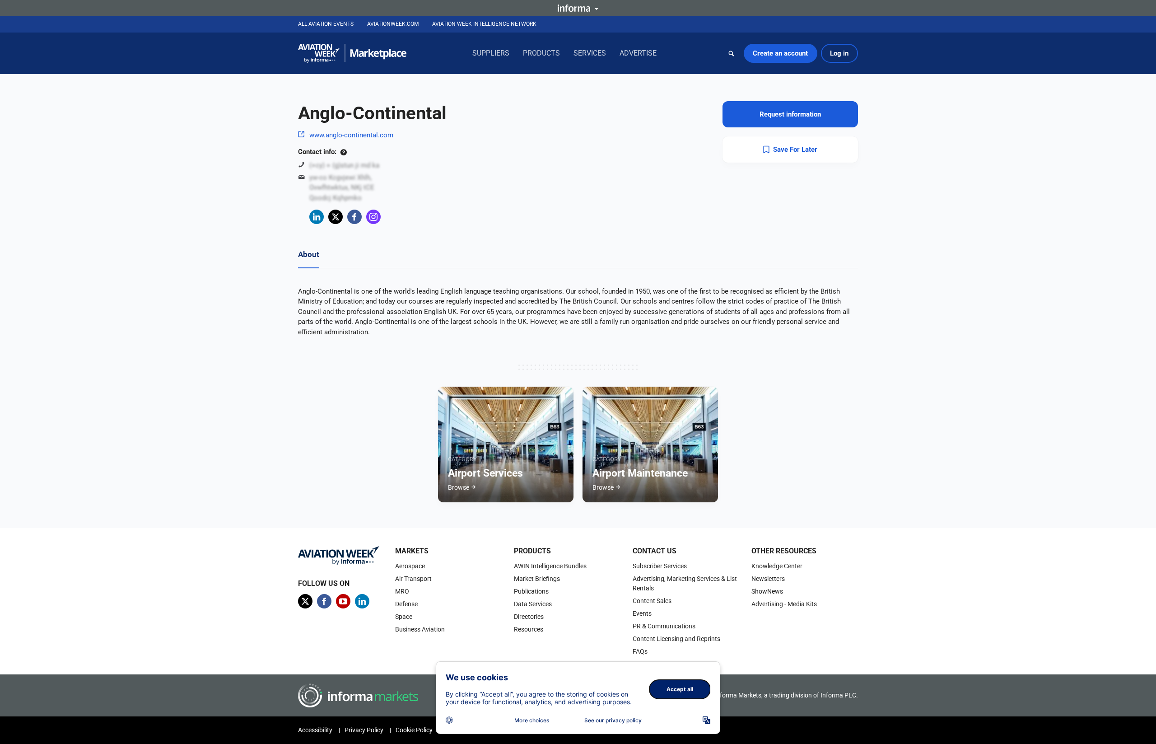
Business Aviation (420, 629)
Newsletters (768, 578)
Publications (531, 591)
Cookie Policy (414, 730)
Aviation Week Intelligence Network (484, 24)
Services (589, 53)
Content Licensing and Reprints (676, 638)
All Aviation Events (326, 24)
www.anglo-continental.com (351, 135)
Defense (406, 604)
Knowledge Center (776, 566)
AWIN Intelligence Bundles (550, 566)
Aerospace (410, 566)
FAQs (640, 651)
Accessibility (315, 730)
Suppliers (490, 53)
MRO (402, 591)
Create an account (780, 53)
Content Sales (652, 600)
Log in (839, 53)
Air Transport (413, 578)
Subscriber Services (660, 566)
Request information (790, 114)
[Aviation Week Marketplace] (352, 53)
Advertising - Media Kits (784, 604)
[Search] (731, 53)
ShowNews (767, 591)
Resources (528, 629)
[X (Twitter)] (335, 217)
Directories (529, 616)
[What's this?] (343, 152)
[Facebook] (354, 217)
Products (541, 53)
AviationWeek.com (393, 24)
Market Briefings (537, 578)
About (308, 254)
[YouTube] (343, 601)
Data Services (533, 604)
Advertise (638, 53)
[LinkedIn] (316, 217)
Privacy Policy (364, 730)
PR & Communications (664, 626)
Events (642, 613)
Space (403, 616)
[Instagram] (373, 217)
